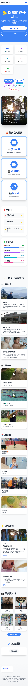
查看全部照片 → (14, 634)
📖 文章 (20, 81)
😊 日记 (15, 89)
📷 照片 (9, 85)
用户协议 (14, 681)
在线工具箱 (14, 651)
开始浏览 (15, 28)
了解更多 (15, 34)
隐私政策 (9, 681)
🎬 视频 (20, 85)
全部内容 (9, 81)
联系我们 (18, 681)
